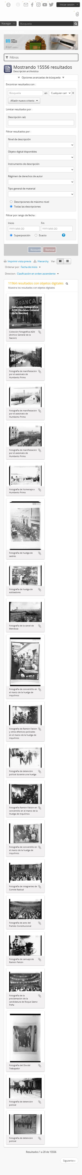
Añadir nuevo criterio (22, 100)
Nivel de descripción (19, 139)
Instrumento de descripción (23, 164)
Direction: (10, 273)
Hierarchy (43, 261)
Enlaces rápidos (18, 4)
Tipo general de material (21, 188)
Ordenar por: (12, 267)
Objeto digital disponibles (22, 151)
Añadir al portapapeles (40, 332)
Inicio (11, 223)
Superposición (22, 235)
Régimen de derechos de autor (25, 176)
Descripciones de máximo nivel (31, 202)
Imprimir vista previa (19, 261)
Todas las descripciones (27, 206)
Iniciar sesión (67, 4)
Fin (42, 223)
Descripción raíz (17, 117)
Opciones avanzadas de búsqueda (41, 77)
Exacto (42, 235)
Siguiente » (69, 1160)
